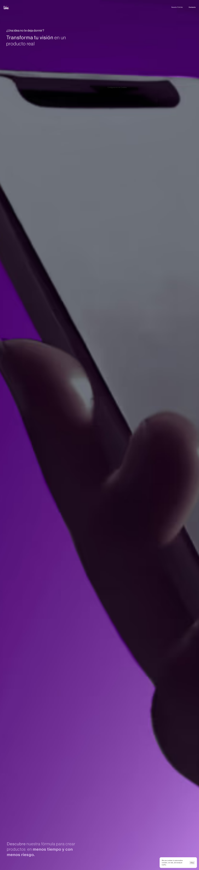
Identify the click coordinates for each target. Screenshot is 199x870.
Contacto (192, 7)
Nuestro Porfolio (177, 7)
